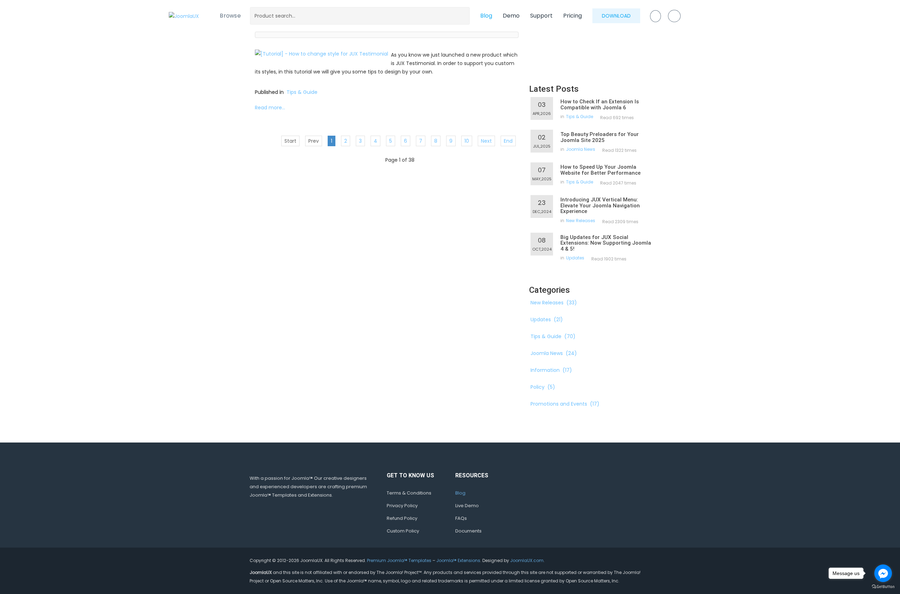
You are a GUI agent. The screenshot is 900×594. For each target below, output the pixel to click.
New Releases (580, 221)
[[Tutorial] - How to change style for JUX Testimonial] (321, 53)
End (508, 140)
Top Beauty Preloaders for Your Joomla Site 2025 (599, 137)
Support (541, 16)
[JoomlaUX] (184, 15)
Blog (486, 16)
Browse (230, 16)
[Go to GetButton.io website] (883, 587)
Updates (575, 258)
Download (616, 15)
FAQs (461, 518)
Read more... (270, 107)
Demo (511, 16)
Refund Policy (402, 518)
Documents (468, 531)
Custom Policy (403, 531)
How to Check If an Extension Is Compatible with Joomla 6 (599, 104)
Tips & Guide (302, 92)
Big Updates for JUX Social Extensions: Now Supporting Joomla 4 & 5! (605, 243)
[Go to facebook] (883, 573)
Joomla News (580, 149)
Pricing (572, 16)
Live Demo (467, 505)
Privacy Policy (402, 505)
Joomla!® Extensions (458, 560)
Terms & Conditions (409, 493)
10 (466, 140)
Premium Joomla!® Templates (399, 560)
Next (486, 140)
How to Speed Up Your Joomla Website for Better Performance (600, 170)
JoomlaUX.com (527, 560)
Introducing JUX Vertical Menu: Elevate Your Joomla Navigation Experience (600, 205)
